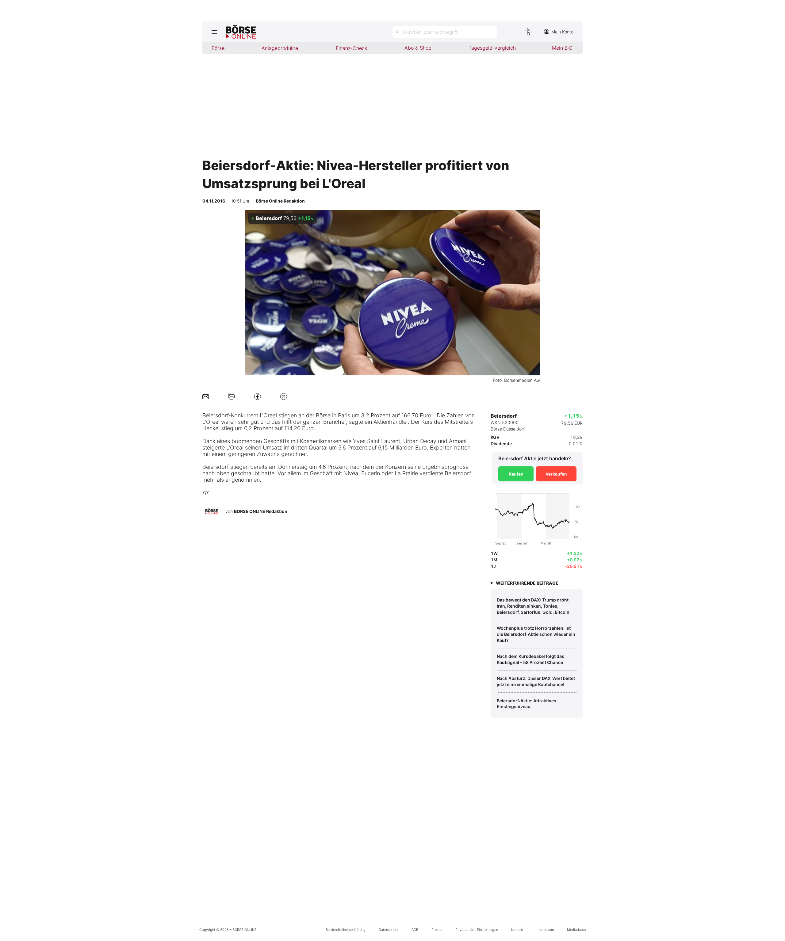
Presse (436, 930)
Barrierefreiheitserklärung (346, 930)
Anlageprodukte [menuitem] (280, 48)
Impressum (545, 930)
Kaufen (516, 473)
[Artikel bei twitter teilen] (284, 396)
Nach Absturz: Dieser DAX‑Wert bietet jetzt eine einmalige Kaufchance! (536, 681)
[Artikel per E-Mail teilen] (206, 396)
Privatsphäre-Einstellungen (476, 930)
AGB (415, 930)
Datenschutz (388, 930)
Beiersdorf (215, 415)
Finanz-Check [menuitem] (351, 48)
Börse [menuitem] (218, 48)
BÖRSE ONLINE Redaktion (260, 511)
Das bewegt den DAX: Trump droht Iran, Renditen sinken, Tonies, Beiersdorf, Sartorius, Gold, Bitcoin (533, 605)
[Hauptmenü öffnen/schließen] (214, 31)
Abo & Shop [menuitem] (417, 48)
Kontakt (517, 930)
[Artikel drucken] (231, 396)
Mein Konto (562, 31)
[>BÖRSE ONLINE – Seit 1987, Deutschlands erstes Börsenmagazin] (241, 31)
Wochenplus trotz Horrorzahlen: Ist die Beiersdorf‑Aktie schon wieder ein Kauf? (536, 634)
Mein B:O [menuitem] (562, 48)
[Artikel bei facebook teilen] (258, 396)
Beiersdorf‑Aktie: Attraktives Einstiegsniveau (526, 703)
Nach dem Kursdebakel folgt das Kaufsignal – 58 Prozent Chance (530, 659)
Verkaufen (556, 473)
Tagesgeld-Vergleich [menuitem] (492, 48)
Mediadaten (576, 930)
